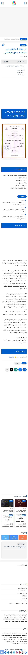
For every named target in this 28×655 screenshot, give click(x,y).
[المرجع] (14, 3)
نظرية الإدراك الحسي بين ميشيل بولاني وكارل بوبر (13, 210)
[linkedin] (8, 652)
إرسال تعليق (21, 544)
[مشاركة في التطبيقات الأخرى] (7, 369)
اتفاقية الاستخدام (22, 590)
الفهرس (24, 598)
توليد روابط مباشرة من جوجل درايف (17, 603)
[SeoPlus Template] (22, 650)
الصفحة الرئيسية (22, 588)
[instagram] (17, 652)
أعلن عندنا (23, 600)
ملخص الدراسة (20, 72)
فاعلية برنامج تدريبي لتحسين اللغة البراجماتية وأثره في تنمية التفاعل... (13, 203)
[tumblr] (11, 652)
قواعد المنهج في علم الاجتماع (11, 39)
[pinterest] (20, 652)
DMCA (24, 595)
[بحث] (2, 3)
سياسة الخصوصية (22, 593)
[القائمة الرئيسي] (25, 3)
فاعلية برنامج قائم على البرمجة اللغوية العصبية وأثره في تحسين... (13, 217)
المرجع (6, 650)
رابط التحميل (20, 75)
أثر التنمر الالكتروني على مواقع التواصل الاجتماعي (15, 67)
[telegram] (14, 652)
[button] (20, 369)
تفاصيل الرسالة (20, 70)
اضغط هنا (11, 357)
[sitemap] (5, 652)
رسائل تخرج (23, 45)
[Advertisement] (14, 22)
